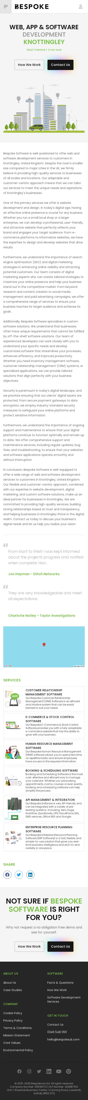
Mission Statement (16, 1035)
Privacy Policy (13, 1020)
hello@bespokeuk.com (63, 1039)
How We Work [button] (29, 64)
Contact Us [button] (60, 64)
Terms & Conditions (17, 1028)
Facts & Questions (60, 983)
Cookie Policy (12, 1013)
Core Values (11, 1043)
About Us (9, 983)
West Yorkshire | (37, 49)
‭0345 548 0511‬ (57, 1032)
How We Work (57, 990)
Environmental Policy (18, 1050)
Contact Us (55, 1025)
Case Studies (12, 990)
